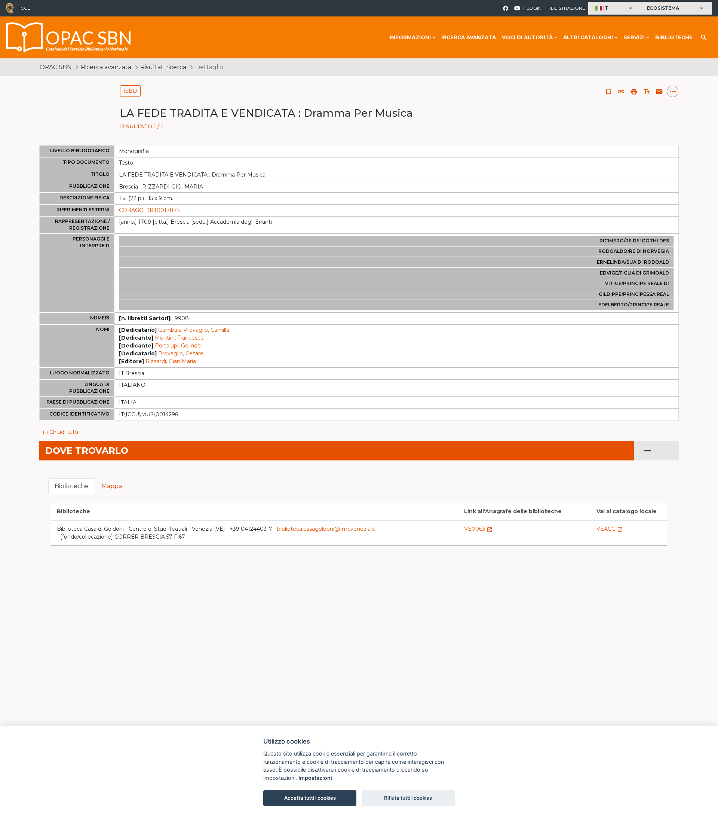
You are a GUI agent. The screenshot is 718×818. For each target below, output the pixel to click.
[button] (614, 8)
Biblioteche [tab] (72, 486)
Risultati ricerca (163, 67)
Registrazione (566, 8)
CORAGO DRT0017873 (149, 210)
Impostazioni (315, 778)
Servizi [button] (634, 37)
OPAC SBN (56, 67)
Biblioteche (674, 37)
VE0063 (478, 529)
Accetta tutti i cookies (310, 798)
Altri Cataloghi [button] (588, 37)
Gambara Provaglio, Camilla (193, 330)
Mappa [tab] (111, 486)
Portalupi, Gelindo (178, 345)
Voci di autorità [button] (527, 37)
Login (534, 8)
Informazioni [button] (410, 37)
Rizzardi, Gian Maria (170, 361)
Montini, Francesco (179, 337)
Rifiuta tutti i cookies (408, 798)
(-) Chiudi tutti (60, 432)
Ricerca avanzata (468, 37)
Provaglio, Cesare (180, 353)
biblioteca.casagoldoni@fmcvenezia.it (326, 529)
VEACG (609, 529)
